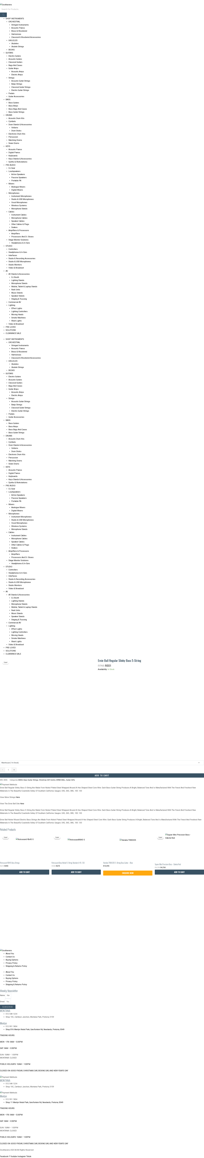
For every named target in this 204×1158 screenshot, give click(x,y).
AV (7, 271)
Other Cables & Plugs (20, 224)
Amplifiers (15, 233)
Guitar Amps (13, 68)
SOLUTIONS (11, 330)
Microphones (13, 193)
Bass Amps (13, 106)
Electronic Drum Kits (16, 134)
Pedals (11, 93)
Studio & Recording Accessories (21, 258)
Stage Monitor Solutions (18, 240)
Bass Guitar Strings (16, 112)
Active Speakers (18, 174)
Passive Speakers (19, 177)
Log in (2, 1)
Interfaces (12, 255)
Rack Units (15, 289)
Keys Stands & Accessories (20, 159)
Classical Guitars (15, 62)
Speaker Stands (17, 296)
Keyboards (12, 156)
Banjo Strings (16, 84)
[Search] (3, 15)
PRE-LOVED (11, 327)
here (18, 797)
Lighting (11, 305)
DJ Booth (15, 277)
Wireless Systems (19, 205)
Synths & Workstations (17, 162)
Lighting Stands (17, 280)
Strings (11, 78)
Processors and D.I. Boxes (22, 237)
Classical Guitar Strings (20, 87)
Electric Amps (17, 75)
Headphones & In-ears (17, 252)
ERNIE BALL (60, 780)
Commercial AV (14, 302)
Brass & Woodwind (19, 31)
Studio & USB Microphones (22, 199)
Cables (11, 212)
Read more (127, 873)
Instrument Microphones (21, 196)
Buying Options (12, 960)
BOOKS (11, 50)
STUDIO (9, 246)
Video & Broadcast (16, 268)
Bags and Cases (15, 65)
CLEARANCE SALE (13, 333)
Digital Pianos (14, 152)
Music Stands (17, 293)
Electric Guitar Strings (20, 90)
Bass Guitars (13, 103)
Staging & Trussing (19, 299)
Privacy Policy (11, 963)
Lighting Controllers (19, 311)
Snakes (14, 227)
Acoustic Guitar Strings (20, 81)
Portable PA (16, 180)
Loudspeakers (14, 171)
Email (2, 1001)
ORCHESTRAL (14, 22)
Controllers (13, 249)
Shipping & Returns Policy (16, 966)
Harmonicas (16, 34)
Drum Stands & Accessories (20, 124)
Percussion (13, 137)
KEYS (8, 146)
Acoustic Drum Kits (16, 118)
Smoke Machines (18, 318)
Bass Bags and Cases (17, 109)
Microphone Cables (19, 218)
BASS (8, 99)
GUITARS (9, 53)
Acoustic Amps (17, 71)
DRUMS (9, 115)
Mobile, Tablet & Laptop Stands (24, 286)
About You (10, 953)
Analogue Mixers (18, 187)
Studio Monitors (15, 265)
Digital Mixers (17, 190)
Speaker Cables (17, 221)
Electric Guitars (14, 56)
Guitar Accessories (16, 96)
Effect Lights (16, 308)
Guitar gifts (70, 780)
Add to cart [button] (24, 872)
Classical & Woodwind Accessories (26, 37)
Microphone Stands (19, 209)
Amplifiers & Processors (18, 230)
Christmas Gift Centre (47, 780)
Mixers (11, 184)
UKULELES (12, 40)
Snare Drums (13, 143)
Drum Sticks (16, 131)
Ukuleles (15, 43)
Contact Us (10, 957)
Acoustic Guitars (15, 59)
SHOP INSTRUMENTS (15, 18)
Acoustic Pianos (18, 28)
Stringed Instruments (20, 25)
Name (2, 995)
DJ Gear (11, 168)
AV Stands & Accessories (19, 274)
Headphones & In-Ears (20, 243)
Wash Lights (16, 321)
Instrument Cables (18, 215)
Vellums (14, 127)
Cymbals (12, 121)
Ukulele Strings (17, 46)
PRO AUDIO (10, 165)
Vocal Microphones (19, 202)
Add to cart (102, 775)
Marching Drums (15, 140)
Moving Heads (17, 314)
